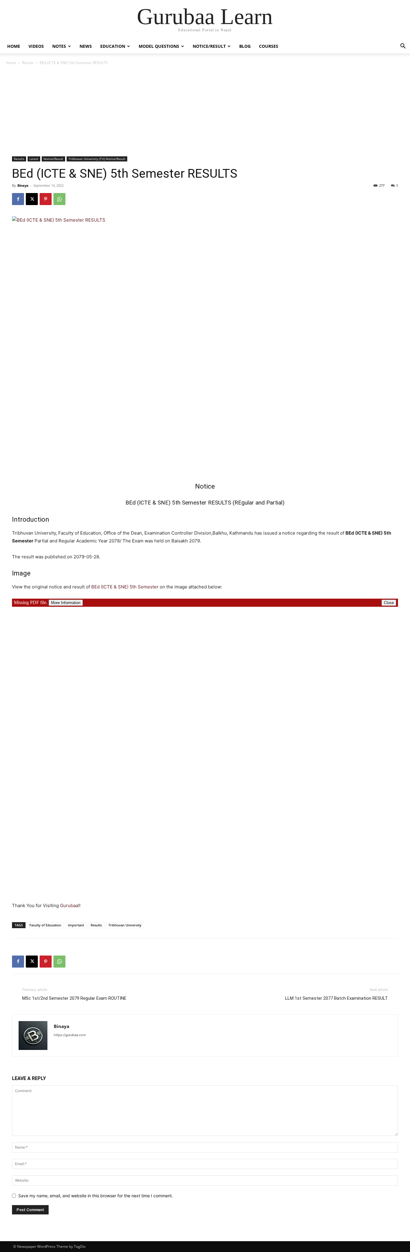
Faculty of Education (45, 925)
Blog (245, 46)
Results (28, 62)
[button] (403, 47)
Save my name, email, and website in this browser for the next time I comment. (95, 1195)
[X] (32, 199)
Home (13, 46)
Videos (36, 46)
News (86, 46)
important (76, 925)
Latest (33, 159)
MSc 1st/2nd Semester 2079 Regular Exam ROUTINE (74, 998)
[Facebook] (18, 199)
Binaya (23, 185)
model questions (159, 46)
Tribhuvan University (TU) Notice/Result (96, 159)
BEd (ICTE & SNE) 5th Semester (124, 587)
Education (112, 46)
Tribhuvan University (124, 925)
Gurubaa (69, 905)
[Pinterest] (46, 199)
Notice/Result (209, 46)
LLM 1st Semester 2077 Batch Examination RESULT (336, 998)
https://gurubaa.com (70, 1035)
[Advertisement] (205, 111)
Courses (268, 46)
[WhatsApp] (59, 199)
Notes (59, 46)
